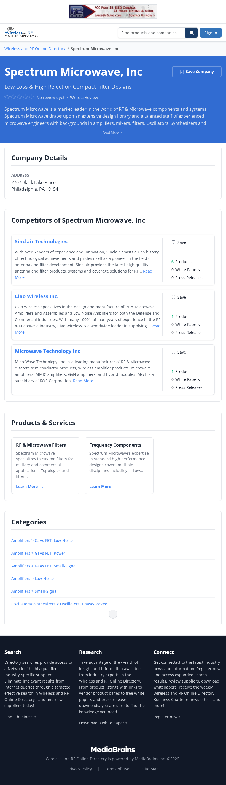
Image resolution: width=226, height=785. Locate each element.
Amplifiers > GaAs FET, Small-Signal (44, 565)
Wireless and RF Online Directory (34, 48)
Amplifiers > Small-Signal (34, 591)
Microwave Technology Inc (47, 351)
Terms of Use (117, 768)
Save (181, 242)
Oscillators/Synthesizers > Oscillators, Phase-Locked (59, 603)
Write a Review (84, 97)
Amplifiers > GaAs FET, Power (38, 553)
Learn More (27, 486)
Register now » (167, 716)
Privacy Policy (79, 768)
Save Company (200, 71)
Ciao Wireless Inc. (36, 296)
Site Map (150, 768)
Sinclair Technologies (41, 241)
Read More (83, 380)
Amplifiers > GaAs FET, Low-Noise (42, 540)
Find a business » (20, 716)
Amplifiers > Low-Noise (32, 578)
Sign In (211, 32)
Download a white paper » (103, 722)
